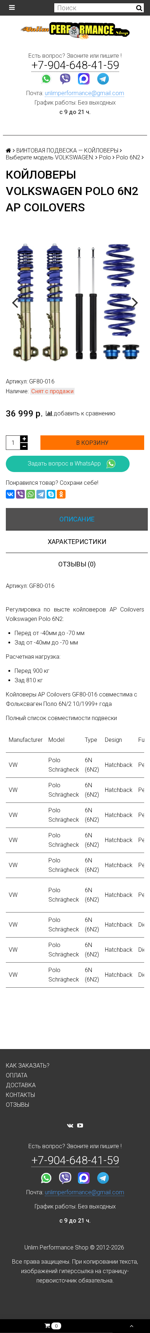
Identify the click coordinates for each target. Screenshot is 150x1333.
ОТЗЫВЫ (17, 1104)
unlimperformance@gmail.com (84, 93)
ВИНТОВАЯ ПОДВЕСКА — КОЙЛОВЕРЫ (67, 150)
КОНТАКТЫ (20, 1095)
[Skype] (51, 494)
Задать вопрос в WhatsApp (64, 463)
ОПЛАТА (16, 1075)
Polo (105, 157)
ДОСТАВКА (21, 1085)
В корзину (92, 442)
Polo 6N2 (128, 157)
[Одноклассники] (61, 494)
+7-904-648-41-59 (75, 65)
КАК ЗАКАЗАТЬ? (28, 1065)
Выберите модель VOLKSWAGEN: (50, 157)
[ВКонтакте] (10, 494)
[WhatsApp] (30, 494)
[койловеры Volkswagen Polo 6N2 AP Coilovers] (75, 302)
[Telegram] (40, 494)
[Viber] (20, 494)
